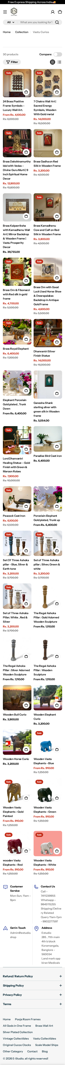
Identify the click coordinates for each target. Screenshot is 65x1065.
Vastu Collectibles (44, 1038)
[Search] (57, 22)
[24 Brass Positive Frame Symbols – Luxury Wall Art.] (17, 83)
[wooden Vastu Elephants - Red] (17, 843)
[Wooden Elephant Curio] (48, 697)
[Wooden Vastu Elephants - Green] (48, 790)
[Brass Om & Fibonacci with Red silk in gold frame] (17, 272)
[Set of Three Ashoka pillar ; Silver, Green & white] (48, 543)
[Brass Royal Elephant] (17, 331)
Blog (45, 1051)
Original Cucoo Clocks (17, 1045)
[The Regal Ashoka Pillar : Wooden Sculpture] (48, 649)
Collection (21, 32)
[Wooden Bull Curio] (17, 697)
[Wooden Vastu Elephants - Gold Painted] (17, 790)
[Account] (53, 12)
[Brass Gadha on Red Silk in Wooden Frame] (48, 143)
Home (7, 32)
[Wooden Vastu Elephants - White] (48, 843)
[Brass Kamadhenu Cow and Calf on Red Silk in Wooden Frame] (48, 207)
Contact (32, 1051)
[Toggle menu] (5, 12)
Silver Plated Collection (18, 1032)
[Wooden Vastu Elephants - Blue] (48, 742)
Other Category (13, 1051)
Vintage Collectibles (16, 1038)
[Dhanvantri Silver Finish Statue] (48, 333)
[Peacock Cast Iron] (17, 499)
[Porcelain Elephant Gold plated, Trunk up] (48, 499)
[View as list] (59, 62)
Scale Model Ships (46, 1045)
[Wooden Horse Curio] (17, 742)
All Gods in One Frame (17, 1025)
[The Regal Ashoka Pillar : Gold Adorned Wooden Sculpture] (48, 596)
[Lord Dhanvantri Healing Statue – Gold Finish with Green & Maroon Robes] (17, 440)
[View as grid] (52, 62)
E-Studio (18, 1058)
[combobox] (32, 22)
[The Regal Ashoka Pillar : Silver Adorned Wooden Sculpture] (17, 649)
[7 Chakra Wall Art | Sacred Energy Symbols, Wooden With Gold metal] (48, 83)
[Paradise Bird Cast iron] (48, 438)
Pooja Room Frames (27, 1019)
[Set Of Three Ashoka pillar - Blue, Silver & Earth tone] (17, 543)
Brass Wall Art (44, 1025)
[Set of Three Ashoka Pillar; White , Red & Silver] (17, 596)
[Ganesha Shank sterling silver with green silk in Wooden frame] (48, 385)
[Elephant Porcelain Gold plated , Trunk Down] (17, 383)
